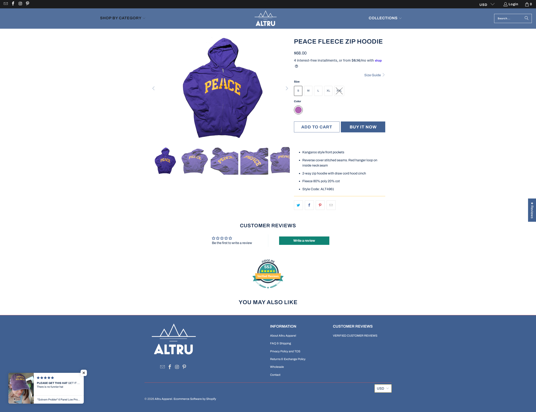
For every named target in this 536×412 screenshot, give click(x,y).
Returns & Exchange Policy (287, 359)
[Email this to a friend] (331, 205)
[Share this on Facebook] (309, 205)
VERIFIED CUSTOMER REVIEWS (355, 335)
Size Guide (372, 75)
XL (328, 90)
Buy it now (363, 127)
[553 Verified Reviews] (268, 290)
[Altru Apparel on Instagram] (20, 4)
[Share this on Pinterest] (320, 205)
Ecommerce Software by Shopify (195, 398)
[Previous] (154, 88)
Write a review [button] (304, 240)
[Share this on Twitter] (298, 205)
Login (513, 4)
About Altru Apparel (283, 335)
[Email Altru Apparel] (5, 4)
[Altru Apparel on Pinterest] (27, 4)
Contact (275, 374)
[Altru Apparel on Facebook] (12, 4)
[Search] (526, 18)
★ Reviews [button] (532, 210)
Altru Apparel (163, 398)
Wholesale (277, 366)
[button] (123, 18)
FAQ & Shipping (280, 343)
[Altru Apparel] (266, 18)
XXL (339, 90)
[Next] (286, 88)
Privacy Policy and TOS (285, 351)
